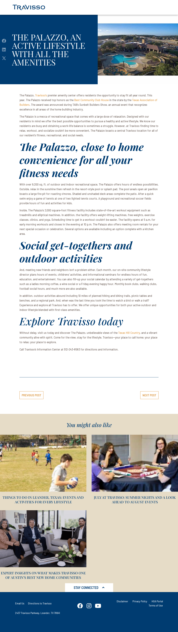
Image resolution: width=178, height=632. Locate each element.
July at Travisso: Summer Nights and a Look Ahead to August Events (135, 499)
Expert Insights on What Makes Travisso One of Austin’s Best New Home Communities (43, 575)
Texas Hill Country (129, 332)
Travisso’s (41, 95)
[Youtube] (98, 606)
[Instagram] (89, 606)
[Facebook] (80, 606)
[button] (4, 41)
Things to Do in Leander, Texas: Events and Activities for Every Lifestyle (43, 499)
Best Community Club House (91, 100)
